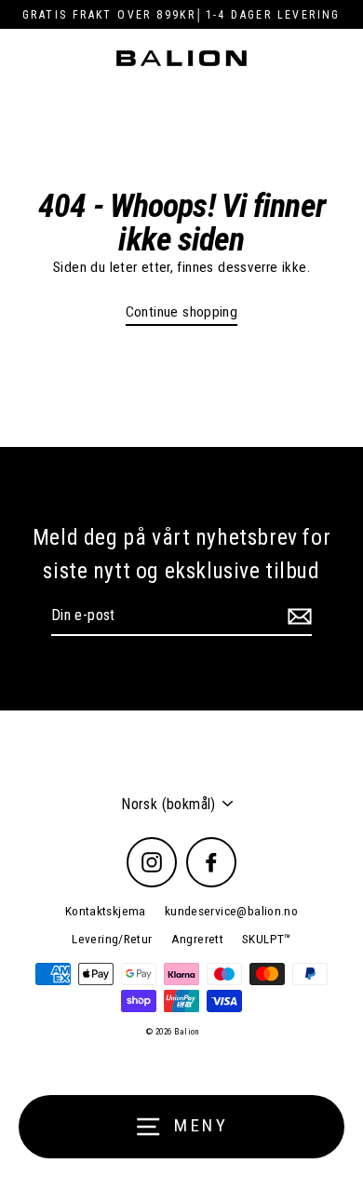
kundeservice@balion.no (231, 910)
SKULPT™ (266, 938)
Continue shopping (182, 312)
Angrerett (197, 938)
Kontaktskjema (105, 910)
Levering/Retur (112, 938)
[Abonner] (297, 616)
